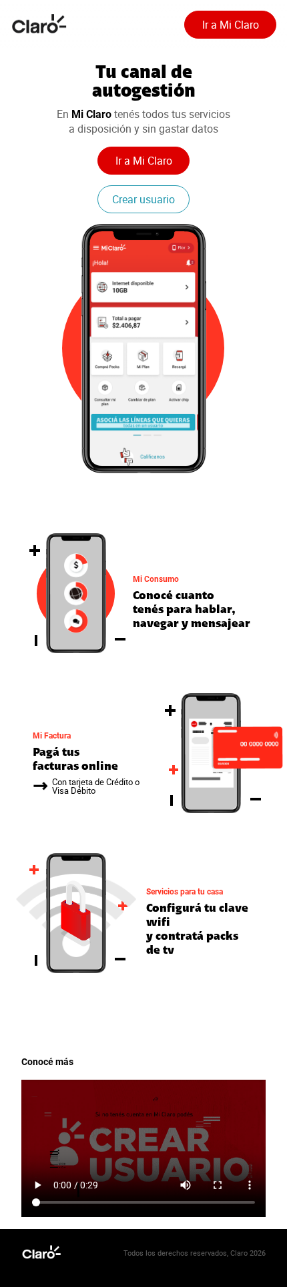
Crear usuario (143, 199)
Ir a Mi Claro (230, 24)
